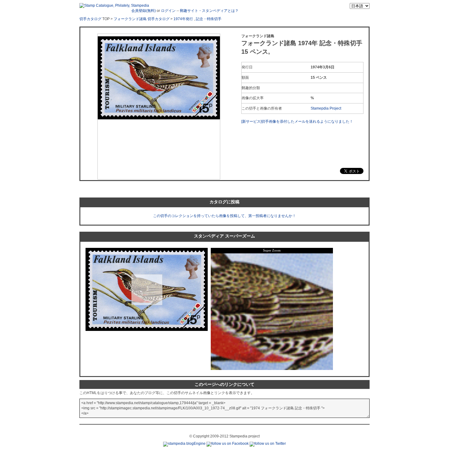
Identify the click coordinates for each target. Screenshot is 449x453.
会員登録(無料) (143, 11)
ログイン (168, 11)
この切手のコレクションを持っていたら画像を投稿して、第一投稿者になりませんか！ (224, 216)
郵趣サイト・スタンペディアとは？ (209, 11)
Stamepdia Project (326, 108)
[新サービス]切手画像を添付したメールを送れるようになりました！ (297, 121)
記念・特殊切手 (208, 19)
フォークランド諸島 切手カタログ (142, 19)
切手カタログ (90, 19)
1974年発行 (183, 19)
